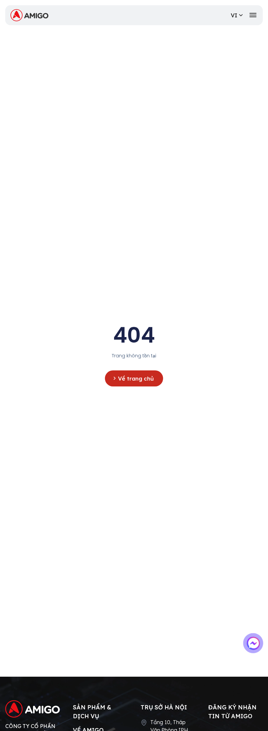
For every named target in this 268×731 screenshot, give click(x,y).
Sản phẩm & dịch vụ (92, 712)
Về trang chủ (136, 378)
